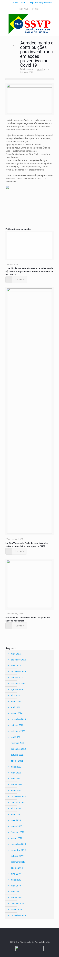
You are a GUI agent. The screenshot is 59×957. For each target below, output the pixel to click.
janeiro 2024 (16, 713)
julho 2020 (15, 808)
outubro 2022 (17, 755)
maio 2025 (16, 665)
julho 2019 (15, 874)
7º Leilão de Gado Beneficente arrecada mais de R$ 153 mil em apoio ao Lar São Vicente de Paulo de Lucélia (29, 271)
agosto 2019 (17, 868)
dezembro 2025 (18, 659)
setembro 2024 (18, 683)
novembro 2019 (18, 850)
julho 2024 (15, 695)
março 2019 (16, 897)
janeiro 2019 (16, 909)
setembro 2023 (18, 731)
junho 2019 (16, 880)
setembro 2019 (18, 862)
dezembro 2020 (18, 796)
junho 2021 (16, 790)
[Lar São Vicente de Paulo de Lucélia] (29, 24)
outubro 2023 (17, 725)
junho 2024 (16, 701)
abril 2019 (15, 891)
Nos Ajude (25, 9)
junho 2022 (16, 767)
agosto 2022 (17, 761)
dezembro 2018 (18, 915)
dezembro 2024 (18, 671)
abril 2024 (15, 707)
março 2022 (16, 784)
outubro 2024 (17, 677)
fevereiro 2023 (17, 743)
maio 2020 (16, 820)
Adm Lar (41, 69)
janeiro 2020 (16, 838)
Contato (36, 9)
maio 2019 (16, 885)
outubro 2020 (17, 802)
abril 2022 (15, 778)
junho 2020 (16, 814)
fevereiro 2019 (17, 903)
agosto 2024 (17, 689)
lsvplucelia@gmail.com (41, 2)
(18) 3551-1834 (18, 2)
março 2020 (16, 826)
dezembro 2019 (18, 844)
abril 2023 (15, 737)
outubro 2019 (17, 856)
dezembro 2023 (18, 719)
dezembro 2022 (18, 749)
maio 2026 (16, 654)
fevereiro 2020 (17, 832)
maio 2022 (16, 772)
